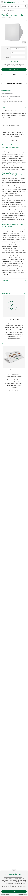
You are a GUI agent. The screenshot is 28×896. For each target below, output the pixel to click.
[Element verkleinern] (23, 42)
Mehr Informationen (22, 894)
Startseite (4, 10)
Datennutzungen (5, 880)
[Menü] (2, 2)
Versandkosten (20, 64)
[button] (25, 21)
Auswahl (6, 53)
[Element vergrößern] (25, 42)
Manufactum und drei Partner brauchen (13, 877)
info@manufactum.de (14, 338)
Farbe (7, 49)
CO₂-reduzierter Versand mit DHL (14, 65)
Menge (7, 57)
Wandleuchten (11, 10)
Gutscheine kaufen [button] (14, 391)
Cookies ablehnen (5, 894)
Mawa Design (15, 125)
